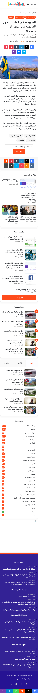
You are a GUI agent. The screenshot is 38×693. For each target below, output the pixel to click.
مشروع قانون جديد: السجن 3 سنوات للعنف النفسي (14, 341)
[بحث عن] (32, 4)
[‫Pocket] (6, 47)
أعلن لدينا (8, 679)
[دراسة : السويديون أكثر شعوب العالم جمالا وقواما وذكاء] (30, 352)
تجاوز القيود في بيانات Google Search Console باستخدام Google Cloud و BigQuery (28, 196)
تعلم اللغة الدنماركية (29, 477)
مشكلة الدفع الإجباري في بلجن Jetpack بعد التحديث (13, 237)
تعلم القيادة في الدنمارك (27, 494)
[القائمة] (35, 4)
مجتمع (33, 474)
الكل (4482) (19, 298)
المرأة (33, 464)
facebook (32, 481)
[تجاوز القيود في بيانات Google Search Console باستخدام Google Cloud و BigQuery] (28, 185)
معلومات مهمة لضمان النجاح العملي (24, 498)
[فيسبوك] (32, 47)
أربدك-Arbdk (20, 17)
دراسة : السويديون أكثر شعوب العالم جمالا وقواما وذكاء (14, 350)
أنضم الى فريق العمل (26, 679)
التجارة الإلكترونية (29, 505)
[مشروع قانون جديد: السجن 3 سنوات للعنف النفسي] (30, 342)
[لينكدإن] (21, 47)
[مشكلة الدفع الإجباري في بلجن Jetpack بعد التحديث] (30, 241)
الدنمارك (31, 140)
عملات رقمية (31, 488)
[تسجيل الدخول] (28, 4)
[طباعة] (6, 165)
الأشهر (32, 363)
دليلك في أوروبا (30, 491)
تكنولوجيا (32, 443)
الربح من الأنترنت (29, 484)
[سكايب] (24, 52)
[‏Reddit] (6, 161)
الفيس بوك (31, 450)
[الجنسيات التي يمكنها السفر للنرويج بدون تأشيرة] (30, 324)
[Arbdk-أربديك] (16, 3)
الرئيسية (32, 12)
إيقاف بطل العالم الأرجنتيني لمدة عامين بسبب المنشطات (11, 219)
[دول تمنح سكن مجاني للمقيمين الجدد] (30, 334)
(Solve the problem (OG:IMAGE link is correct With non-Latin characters (12, 278)
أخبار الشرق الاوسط (28, 460)
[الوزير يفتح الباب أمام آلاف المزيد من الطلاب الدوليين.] (28, 210)
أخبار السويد (29, 136)
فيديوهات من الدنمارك (28, 501)
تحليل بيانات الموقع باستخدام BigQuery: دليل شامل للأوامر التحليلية (14, 252)
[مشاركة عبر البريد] (11, 165)
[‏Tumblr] (16, 47)
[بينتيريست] (11, 47)
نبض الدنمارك (31, 457)
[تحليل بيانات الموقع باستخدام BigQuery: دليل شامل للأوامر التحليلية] (30, 255)
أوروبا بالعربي (31, 470)
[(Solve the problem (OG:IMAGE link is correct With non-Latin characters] (30, 281)
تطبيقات (32, 446)
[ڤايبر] (14, 52)
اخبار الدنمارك (15, 136)
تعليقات (6, 363)
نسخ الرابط (19, 151)
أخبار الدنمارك (24, 12)
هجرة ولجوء (31, 467)
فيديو (33, 508)
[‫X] (26, 47)
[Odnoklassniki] (26, 165)
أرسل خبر (15, 679)
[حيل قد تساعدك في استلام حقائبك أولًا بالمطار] (30, 315)
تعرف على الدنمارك (29, 440)
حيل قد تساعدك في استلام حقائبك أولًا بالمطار (14, 371)
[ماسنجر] (19, 52)
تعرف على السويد (29, 433)
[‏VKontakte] (32, 165)
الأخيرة (19, 363)
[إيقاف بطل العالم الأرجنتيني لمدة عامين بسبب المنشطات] (10, 210)
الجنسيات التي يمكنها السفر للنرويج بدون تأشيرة (14, 380)
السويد (11, 17)
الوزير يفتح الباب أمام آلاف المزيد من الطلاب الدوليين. (28, 218)
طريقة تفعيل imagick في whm (10, 180)
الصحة (33, 453)
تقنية (33, 512)
